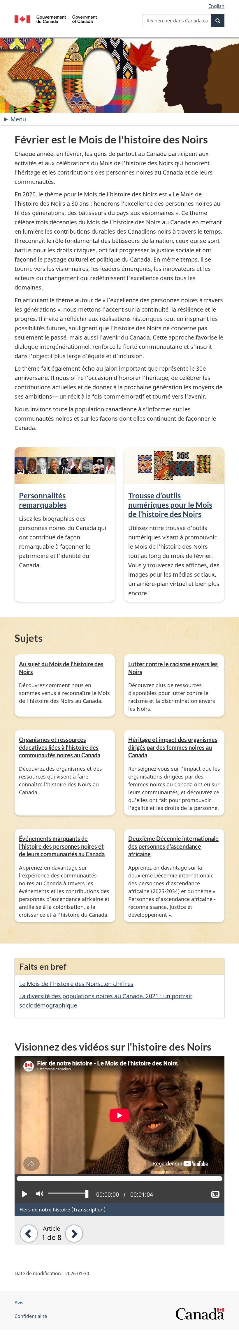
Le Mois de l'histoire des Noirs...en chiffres (76, 984)
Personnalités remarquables (42, 500)
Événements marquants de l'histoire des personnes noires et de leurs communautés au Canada (62, 846)
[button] (27, 1233)
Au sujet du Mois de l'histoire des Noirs (61, 667)
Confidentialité (31, 1316)
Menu (30, 120)
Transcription (88, 1209)
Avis (19, 1302)
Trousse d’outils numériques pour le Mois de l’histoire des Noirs (170, 505)
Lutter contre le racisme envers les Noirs (173, 667)
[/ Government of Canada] (56, 19)
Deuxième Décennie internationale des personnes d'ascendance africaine (173, 846)
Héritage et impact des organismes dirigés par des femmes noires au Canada (172, 747)
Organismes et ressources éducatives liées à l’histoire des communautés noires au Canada (59, 747)
